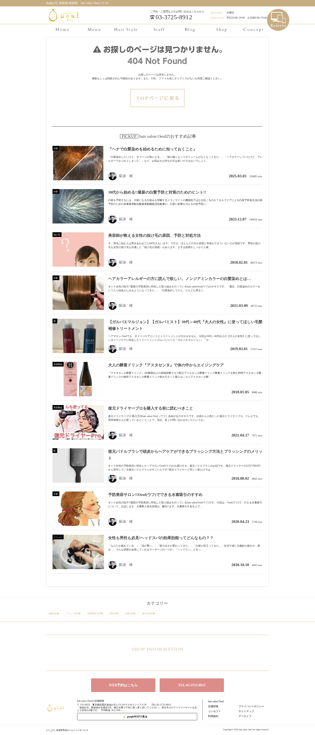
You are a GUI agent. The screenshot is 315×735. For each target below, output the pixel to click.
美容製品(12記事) (95, 613)
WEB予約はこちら (123, 685)
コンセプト (214, 711)
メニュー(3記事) (73, 613)
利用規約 (213, 716)
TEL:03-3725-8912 (192, 685)
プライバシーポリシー (251, 706)
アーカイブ (244, 716)
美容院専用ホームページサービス (72, 730)
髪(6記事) (114, 613)
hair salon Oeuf (216, 701)
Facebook (157, 660)
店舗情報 (213, 706)
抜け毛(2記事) (148, 613)
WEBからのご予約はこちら (278, 12)
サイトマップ (246, 711)
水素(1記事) (130, 613)
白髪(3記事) (53, 613)
